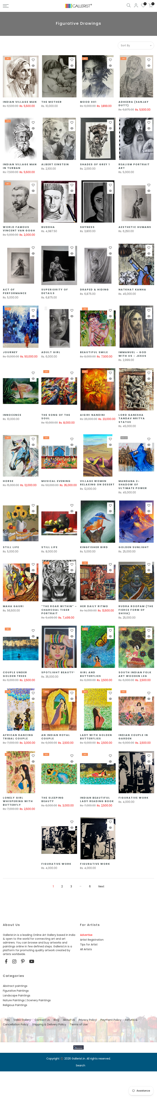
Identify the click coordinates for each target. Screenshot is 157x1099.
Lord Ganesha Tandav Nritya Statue (132, 418)
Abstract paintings (15, 986)
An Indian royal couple (55, 737)
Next (101, 886)
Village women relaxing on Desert (97, 483)
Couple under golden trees (15, 674)
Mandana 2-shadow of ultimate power (133, 484)
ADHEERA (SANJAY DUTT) (134, 103)
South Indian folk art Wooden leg (135, 674)
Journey (10, 352)
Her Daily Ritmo (94, 606)
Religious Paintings (15, 1005)
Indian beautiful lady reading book (97, 799)
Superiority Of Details (54, 291)
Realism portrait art (134, 166)
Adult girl (51, 352)
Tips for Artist (89, 944)
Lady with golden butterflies (96, 737)
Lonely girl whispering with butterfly (18, 801)
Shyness (87, 227)
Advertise (86, 935)
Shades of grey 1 (95, 164)
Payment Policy (111, 1020)
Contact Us (42, 1020)
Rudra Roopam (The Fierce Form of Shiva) (136, 609)
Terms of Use (79, 1024)
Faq (7, 1020)
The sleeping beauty (52, 799)
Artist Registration (92, 940)
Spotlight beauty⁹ (58, 672)
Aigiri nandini (92, 415)
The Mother (51, 102)
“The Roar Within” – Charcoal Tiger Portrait (59, 609)
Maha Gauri (13, 606)
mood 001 (88, 102)
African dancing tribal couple (18, 737)
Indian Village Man (20, 102)
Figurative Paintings (16, 991)
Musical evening (56, 481)
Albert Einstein (55, 164)
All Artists (86, 949)
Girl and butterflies (90, 674)
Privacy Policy (88, 1020)
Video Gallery (22, 1020)
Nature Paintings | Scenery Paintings (27, 1000)
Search (80, 1065)
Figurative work (134, 798)
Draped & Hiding (94, 289)
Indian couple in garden (133, 737)
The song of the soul (55, 416)
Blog (56, 1020)
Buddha (48, 227)
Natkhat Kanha (132, 289)
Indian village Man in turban (20, 166)
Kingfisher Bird (94, 547)
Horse (8, 481)
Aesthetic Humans (135, 227)
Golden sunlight (134, 547)
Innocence (12, 415)
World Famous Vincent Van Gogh (19, 229)
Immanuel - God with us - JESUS (132, 354)
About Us (69, 1020)
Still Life (11, 547)
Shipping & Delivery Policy (49, 1024)
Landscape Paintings (16, 995)
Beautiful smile (94, 352)
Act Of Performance (15, 291)
